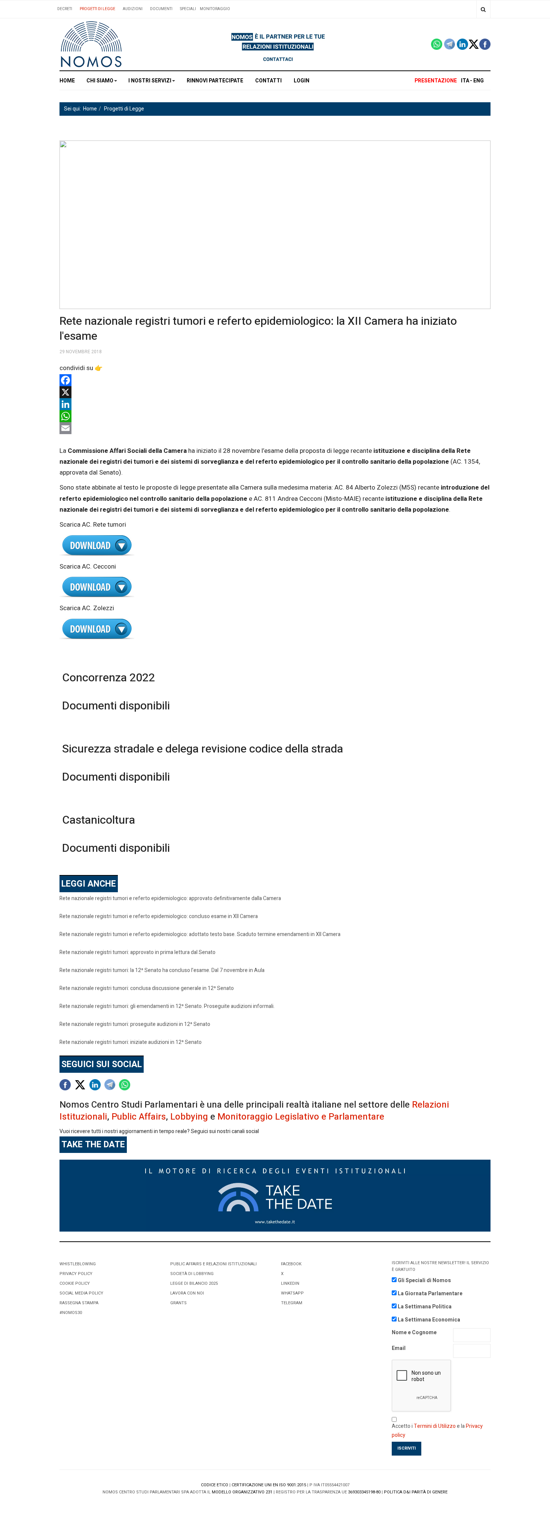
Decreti (64, 9)
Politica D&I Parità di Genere (415, 1492)
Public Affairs (138, 1116)
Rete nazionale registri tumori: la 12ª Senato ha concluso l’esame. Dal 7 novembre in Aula (162, 970)
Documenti (161, 9)
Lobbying (189, 1116)
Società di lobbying (192, 1274)
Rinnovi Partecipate (215, 81)
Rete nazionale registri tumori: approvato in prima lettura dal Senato (137, 952)
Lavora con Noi (187, 1293)
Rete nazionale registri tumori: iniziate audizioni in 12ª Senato (130, 1042)
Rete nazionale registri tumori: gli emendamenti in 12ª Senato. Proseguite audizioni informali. (167, 1006)
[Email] (275, 428)
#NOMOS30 (70, 1312)
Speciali (188, 9)
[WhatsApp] (275, 416)
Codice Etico (214, 1485)
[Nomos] (91, 44)
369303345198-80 (364, 1492)
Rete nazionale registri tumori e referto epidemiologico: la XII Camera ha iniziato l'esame (258, 329)
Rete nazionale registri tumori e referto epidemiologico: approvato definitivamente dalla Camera (170, 898)
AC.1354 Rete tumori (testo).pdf (275, 546)
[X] (275, 392)
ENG (478, 81)
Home (67, 81)
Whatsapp (292, 1293)
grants (178, 1303)
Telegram (291, 1303)
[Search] (483, 9)
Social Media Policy (81, 1293)
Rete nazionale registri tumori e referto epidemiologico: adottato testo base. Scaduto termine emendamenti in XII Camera (199, 934)
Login (301, 81)
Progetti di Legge (97, 9)
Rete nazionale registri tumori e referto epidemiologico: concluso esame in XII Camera (158, 916)
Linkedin (290, 1283)
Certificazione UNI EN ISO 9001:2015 (269, 1485)
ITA (465, 81)
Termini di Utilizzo (435, 1426)
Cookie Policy (74, 1283)
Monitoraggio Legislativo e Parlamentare (300, 1116)
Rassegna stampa (78, 1303)
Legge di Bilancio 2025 (194, 1283)
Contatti (268, 81)
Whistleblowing (77, 1264)
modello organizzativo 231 (242, 1492)
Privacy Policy (75, 1274)
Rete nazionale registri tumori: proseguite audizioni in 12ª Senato (134, 1024)
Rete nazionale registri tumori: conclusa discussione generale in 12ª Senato (146, 988)
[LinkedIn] (275, 404)
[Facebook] (275, 380)
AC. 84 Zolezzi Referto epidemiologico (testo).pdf (275, 629)
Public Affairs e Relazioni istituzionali (213, 1264)
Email (399, 1348)
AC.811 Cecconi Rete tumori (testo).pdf (275, 587)
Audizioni (133, 9)
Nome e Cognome (414, 1332)
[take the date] (275, 1195)
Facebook (291, 1264)
